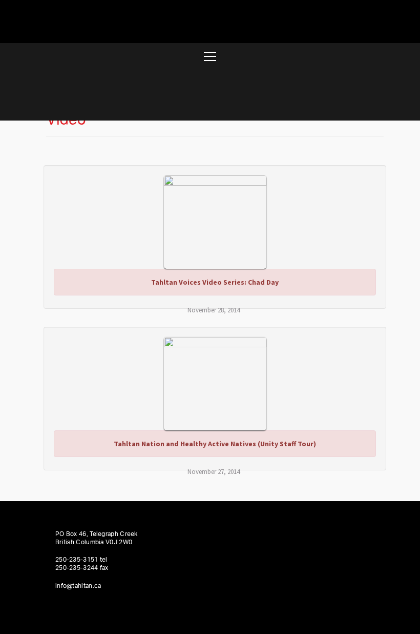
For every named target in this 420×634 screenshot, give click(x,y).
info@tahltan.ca (78, 586)
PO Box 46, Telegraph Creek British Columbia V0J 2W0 (96, 538)
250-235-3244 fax (82, 568)
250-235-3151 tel (81, 560)
